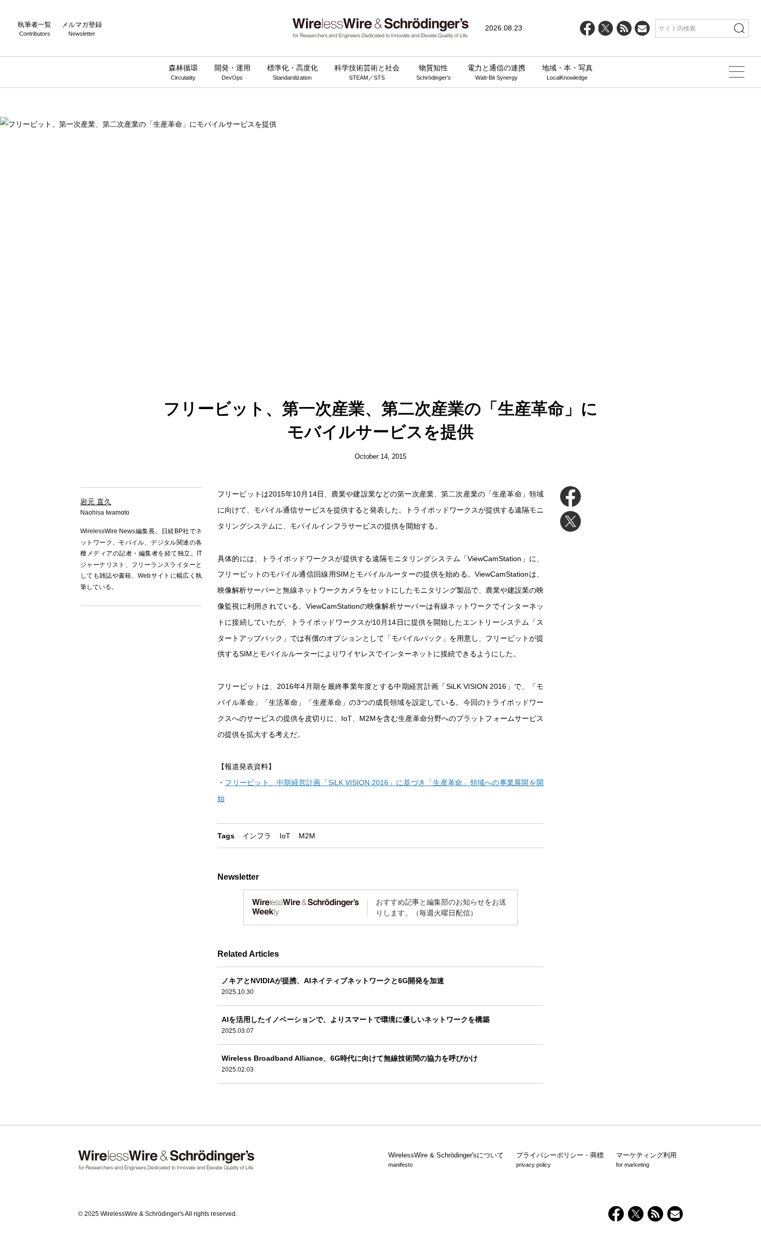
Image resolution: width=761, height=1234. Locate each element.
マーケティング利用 (646, 1159)
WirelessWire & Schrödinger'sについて (446, 1159)
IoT (285, 836)
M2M (307, 836)
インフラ (256, 836)
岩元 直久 (95, 502)
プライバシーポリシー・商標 (560, 1159)
